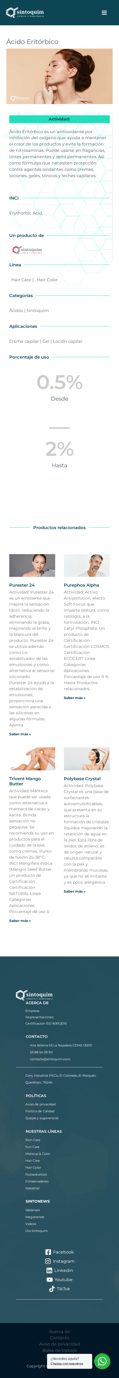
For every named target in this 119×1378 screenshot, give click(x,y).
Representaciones (39, 1017)
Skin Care (32, 1140)
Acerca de (59, 1331)
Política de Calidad (39, 1111)
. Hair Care (20, 279)
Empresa (32, 1011)
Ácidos (16, 310)
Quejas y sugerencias (41, 1118)
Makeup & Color (37, 1154)
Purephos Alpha (81, 585)
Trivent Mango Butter (25, 781)
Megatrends (34, 1217)
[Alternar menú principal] (104, 13)
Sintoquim (38, 310)
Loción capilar (68, 341)
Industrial (32, 1188)
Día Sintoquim (36, 1231)
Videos (30, 1224)
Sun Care (32, 1147)
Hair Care (32, 1161)
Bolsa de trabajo (59, 1350)
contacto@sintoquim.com (50, 1059)
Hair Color (33, 1167)
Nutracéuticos (36, 1174)
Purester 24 (22, 585)
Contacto (59, 1337)
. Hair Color (46, 279)
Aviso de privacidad (40, 1104)
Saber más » (20, 734)
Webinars (32, 1210)
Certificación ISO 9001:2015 (46, 1023)
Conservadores (37, 1181)
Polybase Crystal (82, 778)
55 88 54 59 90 (41, 1052)
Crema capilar (24, 341)
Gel (45, 341)
